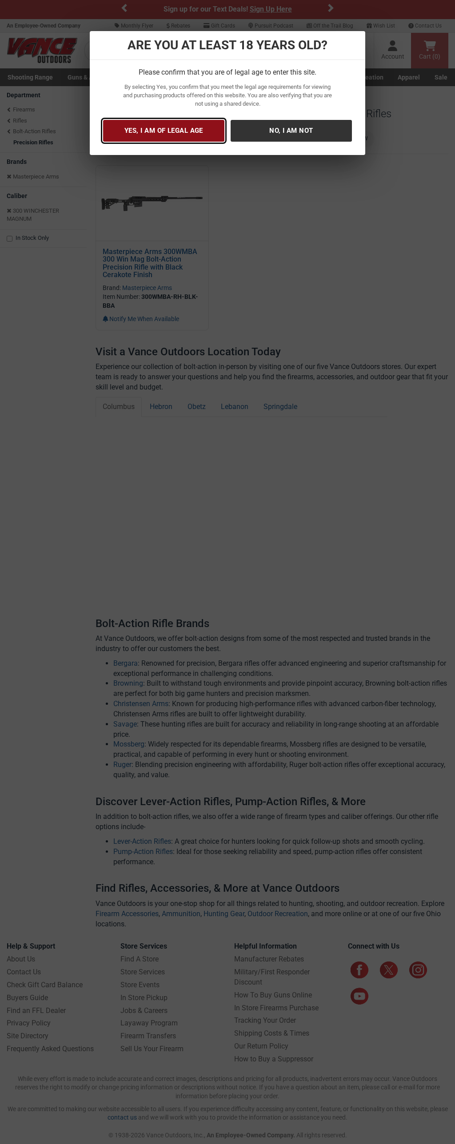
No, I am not (291, 131)
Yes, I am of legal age (163, 131)
